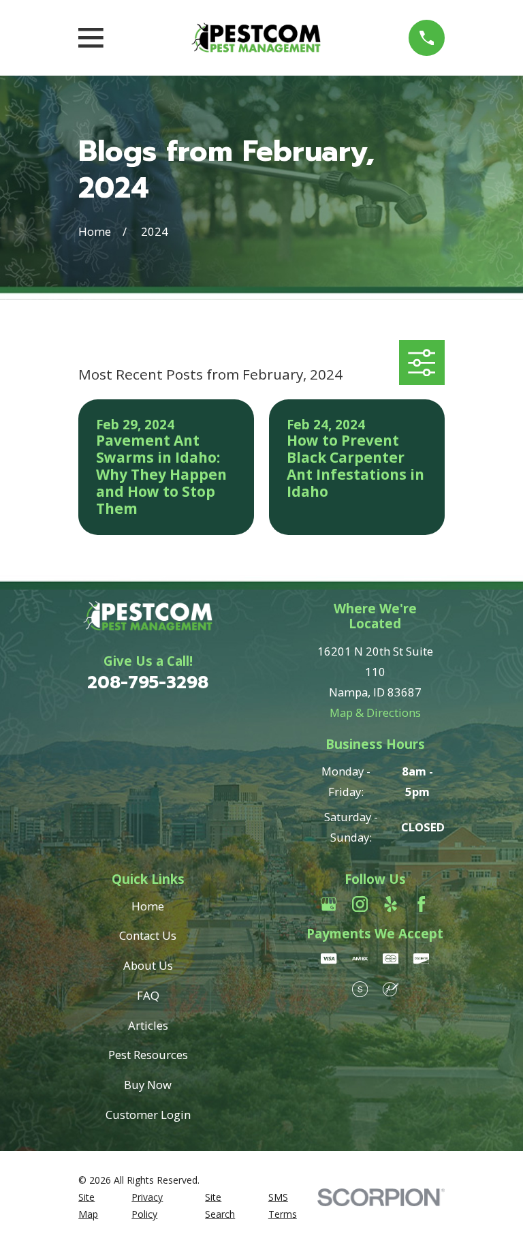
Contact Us (147, 935)
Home (147, 906)
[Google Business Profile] (328, 904)
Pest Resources (148, 1054)
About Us (148, 965)
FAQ (148, 995)
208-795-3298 (147, 683)
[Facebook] (421, 904)
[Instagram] (360, 904)
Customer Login (148, 1114)
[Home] (256, 38)
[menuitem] (97, 1205)
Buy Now (148, 1084)
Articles (148, 1025)
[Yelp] (390, 904)
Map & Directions (375, 712)
